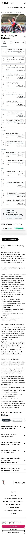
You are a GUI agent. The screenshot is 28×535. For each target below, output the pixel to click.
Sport (2, 12)
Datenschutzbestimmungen (13, 498)
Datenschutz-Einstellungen (13, 510)
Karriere (13, 495)
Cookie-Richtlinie (13, 507)
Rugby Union (10, 12)
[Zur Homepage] (7, 482)
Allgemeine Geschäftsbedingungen (13, 501)
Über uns (13, 492)
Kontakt (13, 513)
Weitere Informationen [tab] (10, 239)
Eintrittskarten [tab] (17, 420)
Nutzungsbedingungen (13, 504)
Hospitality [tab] (6, 420)
